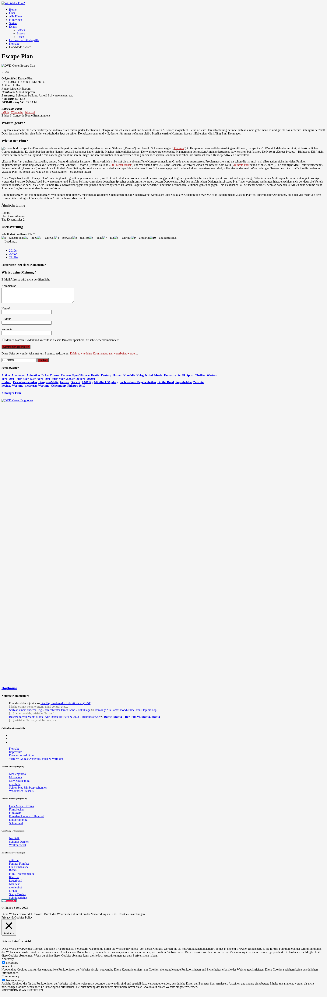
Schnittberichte (18, 897)
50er (33, 378)
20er (11, 378)
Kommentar (9, 286)
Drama (54, 375)
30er (19, 378)
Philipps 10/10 (76, 385)
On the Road (165, 382)
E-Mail (6, 318)
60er (40, 378)
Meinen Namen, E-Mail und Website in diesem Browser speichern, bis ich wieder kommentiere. (62, 340)
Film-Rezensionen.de (21, 873)
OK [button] (114, 914)
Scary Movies (17, 894)
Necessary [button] (8, 958)
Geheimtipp (58, 385)
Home (12, 9)
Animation (33, 375)
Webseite (7, 329)
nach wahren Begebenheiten (138, 382)
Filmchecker (16, 809)
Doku (45, 375)
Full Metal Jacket (121, 164)
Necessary (12, 962)
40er (26, 378)
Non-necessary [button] (10, 976)
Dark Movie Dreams (21, 806)
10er (4, 378)
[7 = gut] (108, 237)
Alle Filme (15, 16)
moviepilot (15, 887)
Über (12, 13)
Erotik (95, 375)
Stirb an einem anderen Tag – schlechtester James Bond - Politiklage (49, 710)
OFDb (13, 890)
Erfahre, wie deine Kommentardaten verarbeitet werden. (103, 353)
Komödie (129, 375)
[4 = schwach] (63, 237)
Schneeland (16, 823)
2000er (70, 378)
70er (47, 378)
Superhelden (183, 382)
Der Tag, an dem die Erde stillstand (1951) (65, 703)
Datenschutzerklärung (22, 755)
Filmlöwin (15, 812)
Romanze (170, 375)
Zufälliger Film (11, 393)
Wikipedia (17, 112)
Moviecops (15, 777)
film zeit (30, 112)
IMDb (5, 112)
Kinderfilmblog (18, 819)
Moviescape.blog (19, 780)
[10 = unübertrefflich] (163, 237)
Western (212, 375)
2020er (91, 378)
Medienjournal (17, 774)
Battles (21, 30)
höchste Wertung (12, 385)
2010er (13, 250)
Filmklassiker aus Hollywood (26, 816)
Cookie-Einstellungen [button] (132, 914)
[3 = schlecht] (45, 237)
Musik (158, 375)
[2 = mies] (30, 237)
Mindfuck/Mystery (106, 382)
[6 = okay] (95, 237)
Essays (21, 33)
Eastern (66, 375)
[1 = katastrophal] (13, 237)
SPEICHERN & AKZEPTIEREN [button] (22, 990)
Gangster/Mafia (48, 382)
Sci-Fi (181, 375)
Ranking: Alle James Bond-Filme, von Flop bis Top (125, 710)
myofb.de (14, 784)
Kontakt (14, 43)
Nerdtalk (14, 838)
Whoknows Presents (21, 791)
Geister (64, 382)
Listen (20, 36)
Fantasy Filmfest (19, 863)
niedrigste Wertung (37, 385)
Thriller (13, 257)
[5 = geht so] (80, 237)
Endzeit (6, 382)
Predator (179, 148)
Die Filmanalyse (19, 867)
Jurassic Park (241, 164)
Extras (13, 26)
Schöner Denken (19, 841)
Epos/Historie (81, 375)
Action (13, 254)
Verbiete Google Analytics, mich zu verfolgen (36, 758)
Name (5, 308)
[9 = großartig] (140, 237)
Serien (13, 23)
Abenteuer (18, 375)
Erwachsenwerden (25, 382)
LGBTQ (87, 382)
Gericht (75, 382)
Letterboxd (15, 880)
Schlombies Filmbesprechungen (28, 787)
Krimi (149, 375)
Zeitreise (198, 382)
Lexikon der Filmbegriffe (24, 40)
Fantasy (106, 375)
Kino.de (14, 877)
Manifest (14, 884)
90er (62, 378)
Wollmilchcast (17, 845)
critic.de (14, 860)
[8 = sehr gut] (122, 237)
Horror (117, 375)
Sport (190, 375)
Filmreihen (15, 19)
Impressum (15, 752)
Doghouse (9, 688)
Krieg (140, 375)
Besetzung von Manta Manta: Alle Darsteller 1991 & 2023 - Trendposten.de (54, 716)
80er (55, 378)
